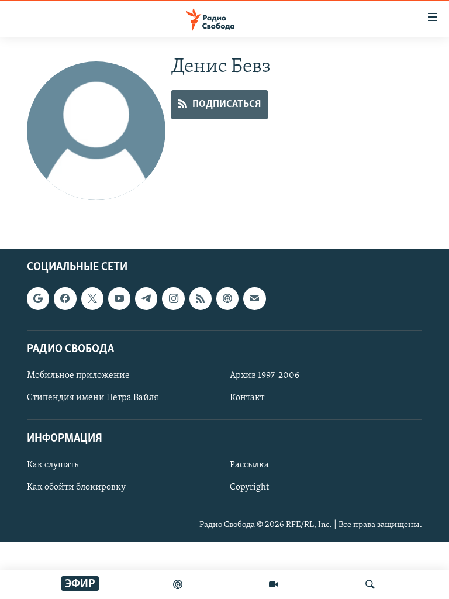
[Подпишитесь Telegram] (146, 298)
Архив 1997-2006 (264, 375)
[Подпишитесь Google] (38, 298)
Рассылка (249, 465)
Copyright (249, 487)
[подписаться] (254, 298)
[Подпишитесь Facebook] (65, 298)
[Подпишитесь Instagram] (173, 298)
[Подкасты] (227, 298)
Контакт (247, 397)
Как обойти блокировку (76, 487)
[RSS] (200, 298)
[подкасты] (177, 584)
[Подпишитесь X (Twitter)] (92, 298)
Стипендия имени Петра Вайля (92, 397)
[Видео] (273, 584)
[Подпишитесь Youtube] (119, 298)
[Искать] (370, 584)
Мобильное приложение (78, 375)
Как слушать (52, 465)
